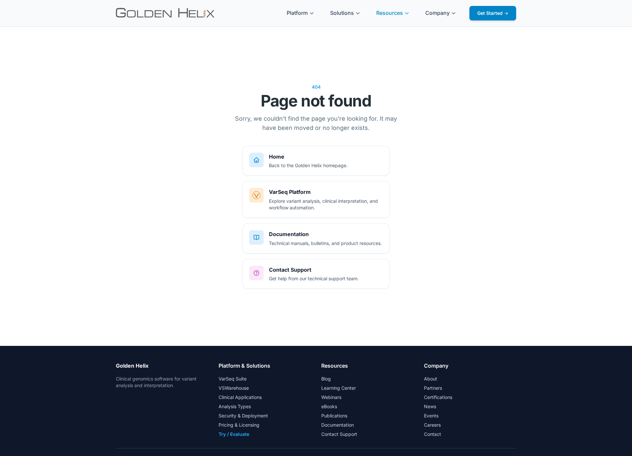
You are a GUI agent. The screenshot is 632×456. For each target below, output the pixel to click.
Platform (297, 13)
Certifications (438, 397)
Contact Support (339, 434)
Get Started (492, 13)
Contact (432, 434)
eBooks (329, 406)
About (430, 378)
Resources (389, 13)
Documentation (337, 425)
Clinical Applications (240, 397)
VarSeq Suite (233, 378)
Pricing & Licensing (239, 425)
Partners (433, 388)
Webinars (331, 397)
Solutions (342, 13)
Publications (334, 415)
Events (431, 415)
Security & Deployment (243, 415)
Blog (326, 378)
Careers (432, 425)
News (430, 406)
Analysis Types (235, 406)
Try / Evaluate (234, 434)
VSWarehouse (234, 388)
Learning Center (338, 388)
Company (437, 13)
